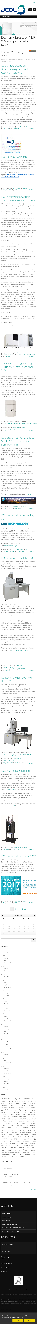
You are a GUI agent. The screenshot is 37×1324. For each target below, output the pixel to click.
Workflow (4, 1156)
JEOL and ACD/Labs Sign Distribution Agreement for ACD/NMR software (15, 69)
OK (18, 1320)
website (29, 494)
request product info (9, 806)
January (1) (6, 1054)
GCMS (20, 355)
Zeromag (26, 669)
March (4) (6, 1001)
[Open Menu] (34, 9)
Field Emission (20, 1121)
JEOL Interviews (6, 1251)
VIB (34, 1154)
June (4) (6, 1042)
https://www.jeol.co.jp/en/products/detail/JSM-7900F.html (17, 755)
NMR (7, 128)
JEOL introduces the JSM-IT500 (17, 558)
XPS (16, 1156)
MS (27, 355)
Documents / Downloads (8, 1244)
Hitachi (10, 1127)
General (28, 127)
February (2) (7, 1029)
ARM (12, 1105)
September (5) (7, 1021)
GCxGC (7, 508)
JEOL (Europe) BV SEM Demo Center (10, 1231)
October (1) (7, 971)
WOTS (11, 1156)
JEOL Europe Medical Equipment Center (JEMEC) (13, 1227)
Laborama (9, 903)
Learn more (20, 1317)
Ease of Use (6, 669)
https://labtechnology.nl (10, 546)
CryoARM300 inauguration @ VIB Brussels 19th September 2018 (17, 367)
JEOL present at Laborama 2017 (18, 856)
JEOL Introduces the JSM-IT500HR (11, 1174)
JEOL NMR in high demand (15, 770)
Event (23, 427)
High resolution (20, 1125)
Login (34, 2)
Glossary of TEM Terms (8, 1248)
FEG (15, 762)
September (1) (7, 963)
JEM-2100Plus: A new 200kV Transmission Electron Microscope (19, 1183)
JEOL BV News (5, 1267)
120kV (33, 1100)
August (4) (6, 995)
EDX (4, 190)
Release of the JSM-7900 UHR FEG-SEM (17, 679)
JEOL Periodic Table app (14, 157)
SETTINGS (30, 1320)
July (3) (5, 985)
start (10, 34)
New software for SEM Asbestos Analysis (13, 1166)
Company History (6, 1217)
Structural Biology (22, 429)
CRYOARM (6, 429)
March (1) (6, 982)
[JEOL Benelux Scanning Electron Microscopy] (13, 9)
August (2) (6, 976)
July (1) (5, 960)
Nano (33, 1138)
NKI (30, 1140)
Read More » (32, 128)
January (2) (6, 1026)
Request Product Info (7, 1263)
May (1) (6, 958)
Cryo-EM (11, 429)
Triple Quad (31, 355)
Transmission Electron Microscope (11, 1152)
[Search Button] (30, 9)
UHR (24, 762)
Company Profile (6, 1213)
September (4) (7, 1010)
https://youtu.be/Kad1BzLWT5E (19, 650)
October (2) (7, 1046)
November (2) (7, 1049)
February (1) (7, 1068)
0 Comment (15, 128)
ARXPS (17, 1105)
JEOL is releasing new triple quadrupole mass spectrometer (18, 198)
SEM (13, 551)
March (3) (6, 1016)
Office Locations (6, 1220)
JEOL (4, 128)
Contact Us (4, 1271)
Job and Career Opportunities (9, 1224)
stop (26, 34)
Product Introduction (8, 355)
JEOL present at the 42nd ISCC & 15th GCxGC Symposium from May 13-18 (17, 441)
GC (17, 355)
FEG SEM (14, 1120)
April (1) (6, 952)
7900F (4, 762)
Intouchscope (13, 669)
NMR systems (11, 789)
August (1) (6, 1008)
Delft (23, 1114)
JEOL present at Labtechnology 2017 (18, 516)
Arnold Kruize (20, 127)
